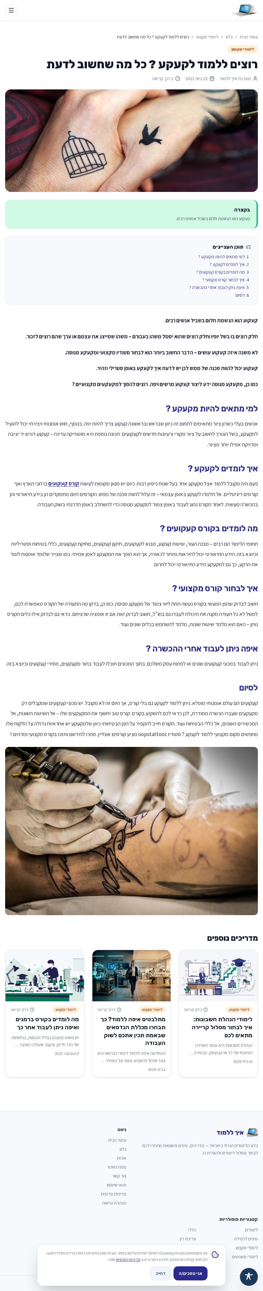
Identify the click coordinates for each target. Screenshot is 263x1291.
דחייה (160, 1273)
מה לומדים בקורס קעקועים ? (220, 272)
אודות (121, 1158)
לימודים (251, 1230)
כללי (192, 1230)
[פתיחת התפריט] (11, 10)
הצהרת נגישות (114, 1203)
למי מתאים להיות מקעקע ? (221, 257)
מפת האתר (116, 1167)
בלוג (229, 37)
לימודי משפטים (245, 1257)
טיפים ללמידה (246, 1239)
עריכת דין (188, 1239)
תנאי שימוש (116, 1185)
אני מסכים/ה (190, 1273)
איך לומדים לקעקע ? (227, 264)
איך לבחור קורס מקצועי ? (223, 280)
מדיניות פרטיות (113, 1194)
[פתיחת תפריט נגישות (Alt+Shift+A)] (249, 1277)
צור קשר (119, 1176)
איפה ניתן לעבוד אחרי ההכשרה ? (217, 287)
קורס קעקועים (63, 483)
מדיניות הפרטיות (128, 1259)
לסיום (240, 295)
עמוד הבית (249, 37)
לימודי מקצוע (207, 37)
